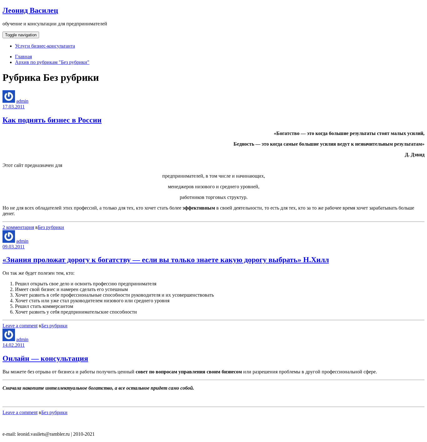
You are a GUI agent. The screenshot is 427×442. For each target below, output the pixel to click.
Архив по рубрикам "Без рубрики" (52, 62)
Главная (23, 56)
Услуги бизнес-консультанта (45, 46)
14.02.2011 (14, 345)
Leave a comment (20, 325)
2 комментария (18, 227)
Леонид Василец (30, 10)
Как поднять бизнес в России (52, 120)
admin (22, 101)
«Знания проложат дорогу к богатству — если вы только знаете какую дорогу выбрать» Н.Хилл (166, 260)
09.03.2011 (14, 246)
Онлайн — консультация (45, 358)
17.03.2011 (14, 106)
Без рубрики (51, 227)
